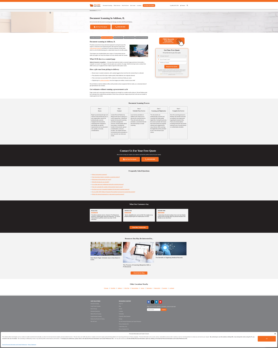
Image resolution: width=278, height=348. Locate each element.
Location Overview (95, 37)
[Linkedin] (156, 302)
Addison (120, 288)
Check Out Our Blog (139, 273)
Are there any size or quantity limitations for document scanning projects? (110, 189)
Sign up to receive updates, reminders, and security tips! (161, 306)
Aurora (142, 288)
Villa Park (126, 288)
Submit (164, 309)
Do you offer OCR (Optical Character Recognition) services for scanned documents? (113, 191)
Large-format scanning (95, 48)
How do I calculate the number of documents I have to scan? (107, 187)
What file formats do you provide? (100, 182)
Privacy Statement (32, 344)
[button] (275, 334)
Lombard (171, 288)
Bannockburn (135, 288)
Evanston (164, 288)
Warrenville (157, 288)
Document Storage (129, 37)
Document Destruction (141, 37)
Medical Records (118, 37)
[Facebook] (148, 302)
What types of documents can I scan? (101, 179)
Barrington (149, 288)
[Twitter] (152, 302)
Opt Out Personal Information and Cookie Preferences (14, 344)
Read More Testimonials (139, 227)
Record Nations (93, 10)
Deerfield (113, 288)
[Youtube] (160, 302)
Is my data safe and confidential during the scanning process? (108, 184)
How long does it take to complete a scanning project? (106, 177)
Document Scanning (107, 37)
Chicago (106, 288)
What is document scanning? (99, 174)
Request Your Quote (171, 66)
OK (267, 338)
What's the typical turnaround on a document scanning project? (108, 194)
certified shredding (104, 80)
